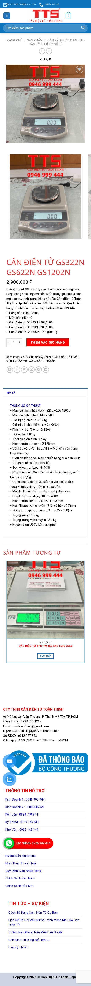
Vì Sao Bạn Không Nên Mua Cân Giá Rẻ (35, 932)
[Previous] (10, 147)
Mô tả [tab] (11, 392)
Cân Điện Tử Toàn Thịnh (59, 977)
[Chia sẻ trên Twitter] (24, 369)
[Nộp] (83, 28)
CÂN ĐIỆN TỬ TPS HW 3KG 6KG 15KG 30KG (46, 646)
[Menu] (6, 15)
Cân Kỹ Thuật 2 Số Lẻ (45, 44)
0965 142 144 (28, 829)
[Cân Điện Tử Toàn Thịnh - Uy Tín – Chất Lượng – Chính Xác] (45, 15)
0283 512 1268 (31, 721)
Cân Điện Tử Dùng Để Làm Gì (28, 940)
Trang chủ (13, 40)
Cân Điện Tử (26, 357)
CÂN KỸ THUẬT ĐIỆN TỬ (64, 40)
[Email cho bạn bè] (31, 369)
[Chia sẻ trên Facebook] (17, 369)
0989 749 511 (29, 822)
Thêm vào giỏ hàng (47, 342)
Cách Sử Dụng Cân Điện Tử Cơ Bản (33, 913)
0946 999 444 (35, 799)
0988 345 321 (35, 807)
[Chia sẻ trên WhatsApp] (10, 369)
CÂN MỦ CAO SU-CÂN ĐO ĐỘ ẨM (36, 360)
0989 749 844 (28, 814)
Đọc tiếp (45, 656)
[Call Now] (9, 843)
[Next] (18, 147)
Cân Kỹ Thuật (18, 947)
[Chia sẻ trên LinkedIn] (46, 369)
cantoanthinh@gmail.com (31, 726)
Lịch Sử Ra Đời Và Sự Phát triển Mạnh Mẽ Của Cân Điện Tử (43, 922)
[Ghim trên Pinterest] (38, 369)
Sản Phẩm (35, 40)
